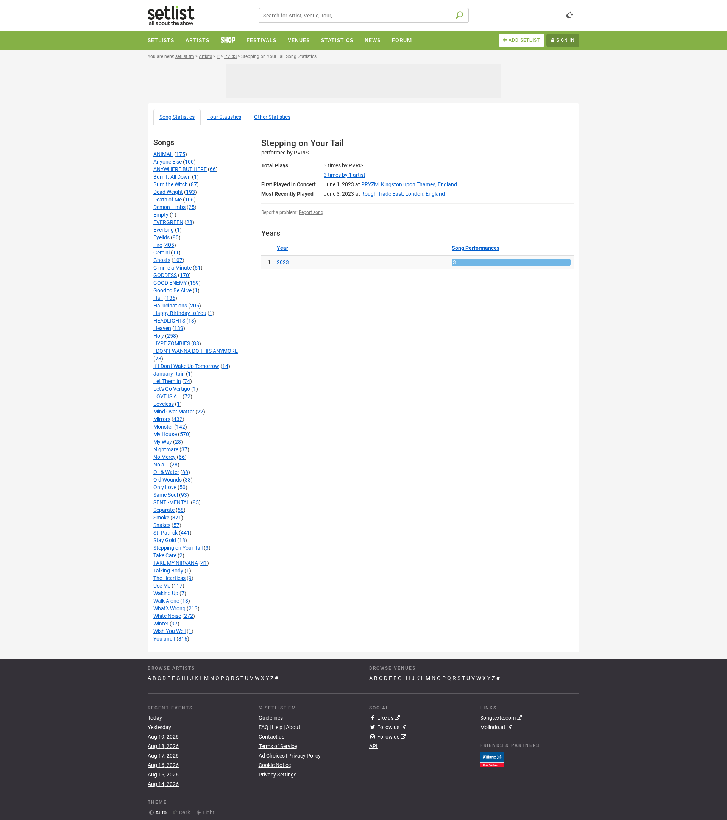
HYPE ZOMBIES (171, 343)
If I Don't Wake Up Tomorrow (186, 366)
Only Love (164, 487)
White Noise (167, 616)
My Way (162, 442)
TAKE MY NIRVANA (175, 563)
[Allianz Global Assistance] (492, 759)
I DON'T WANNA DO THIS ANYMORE (195, 351)
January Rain (169, 374)
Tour (224, 117)
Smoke (161, 517)
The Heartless (169, 578)
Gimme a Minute (172, 268)
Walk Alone (166, 601)
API (373, 746)
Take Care (164, 555)
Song (177, 117)
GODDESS (165, 275)
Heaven (162, 328)
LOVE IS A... (167, 396)
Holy (158, 336)
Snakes (161, 525)
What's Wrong (169, 608)
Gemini (161, 252)
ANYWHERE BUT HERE (180, 169)
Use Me (161, 586)
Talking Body (168, 570)
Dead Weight (168, 192)
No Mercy (164, 457)
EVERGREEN (168, 222)
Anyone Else (167, 162)
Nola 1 (160, 464)
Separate (164, 510)
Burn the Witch (170, 184)
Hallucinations (170, 305)
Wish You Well (169, 631)
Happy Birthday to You (179, 313)
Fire (157, 245)
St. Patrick (165, 533)
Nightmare (165, 449)
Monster (163, 427)
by (344, 175)
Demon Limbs (169, 207)
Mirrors (161, 419)
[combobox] (364, 15)
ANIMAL (163, 154)
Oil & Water (166, 472)
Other (272, 117)
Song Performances (475, 248)
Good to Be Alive (172, 290)
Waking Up (165, 593)
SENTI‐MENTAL (171, 502)
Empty (160, 215)
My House (165, 434)
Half (158, 298)
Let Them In (167, 381)
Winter (160, 623)
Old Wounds (167, 480)
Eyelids (161, 237)
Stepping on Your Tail (178, 548)
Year (282, 248)
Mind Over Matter (173, 411)
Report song (311, 212)
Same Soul (165, 495)
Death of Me (167, 199)
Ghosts (161, 260)
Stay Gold (164, 540)
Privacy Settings (277, 775)
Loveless (163, 404)
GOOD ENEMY (170, 283)
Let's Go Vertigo (171, 389)
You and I (164, 639)
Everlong (163, 230)
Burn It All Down (172, 177)
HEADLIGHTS (169, 321)
